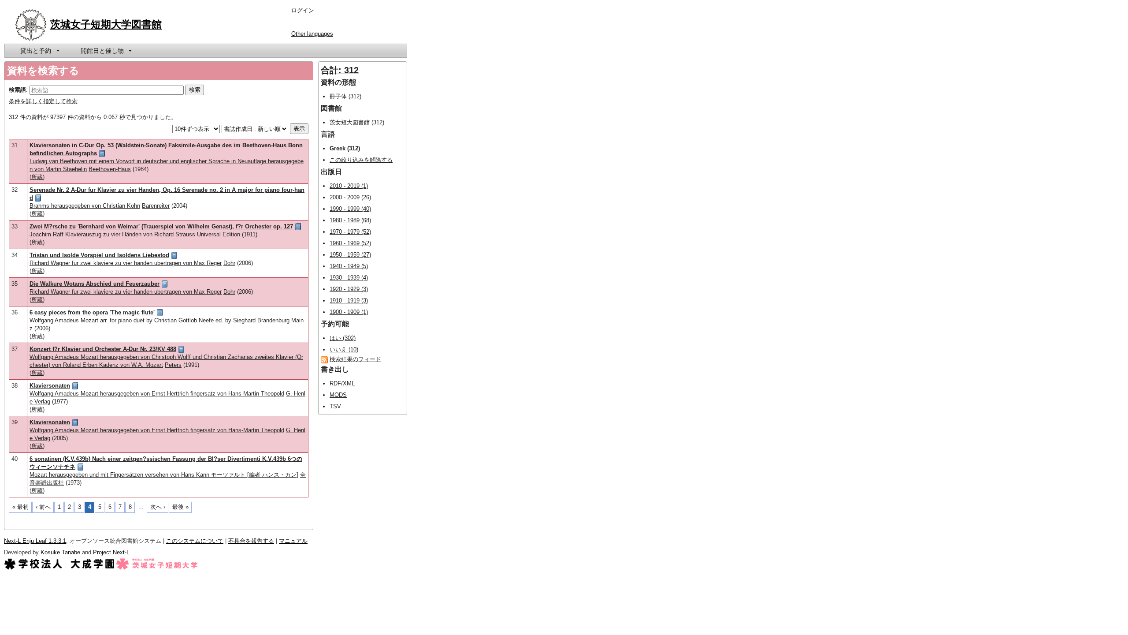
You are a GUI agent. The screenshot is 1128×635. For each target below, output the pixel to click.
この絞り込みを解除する (361, 160)
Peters (173, 365)
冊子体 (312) (345, 96)
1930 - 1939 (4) (349, 277)
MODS (338, 395)
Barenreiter (156, 205)
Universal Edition (218, 234)
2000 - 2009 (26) (350, 197)
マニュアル (293, 541)
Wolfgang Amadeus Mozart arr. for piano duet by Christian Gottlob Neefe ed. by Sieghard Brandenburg (159, 320)
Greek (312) (345, 148)
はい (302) (343, 338)
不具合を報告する (251, 541)
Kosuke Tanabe (60, 552)
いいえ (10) (344, 349)
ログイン (302, 10)
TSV (335, 406)
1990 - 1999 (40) (350, 208)
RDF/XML (342, 383)
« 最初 (20, 507)
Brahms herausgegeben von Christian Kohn (85, 205)
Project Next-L (111, 552)
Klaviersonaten (50, 385)
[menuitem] (39, 50)
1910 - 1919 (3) (349, 300)
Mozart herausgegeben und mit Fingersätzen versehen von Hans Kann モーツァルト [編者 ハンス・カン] (164, 474)
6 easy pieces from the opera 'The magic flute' (92, 312)
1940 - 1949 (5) (349, 266)
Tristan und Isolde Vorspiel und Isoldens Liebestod (99, 255)
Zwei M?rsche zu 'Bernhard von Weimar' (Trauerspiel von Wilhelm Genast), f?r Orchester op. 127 (161, 226)
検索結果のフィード (355, 359)
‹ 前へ (43, 507)
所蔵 (37, 177)
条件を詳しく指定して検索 (43, 101)
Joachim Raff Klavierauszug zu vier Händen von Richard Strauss (112, 234)
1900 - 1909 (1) (349, 312)
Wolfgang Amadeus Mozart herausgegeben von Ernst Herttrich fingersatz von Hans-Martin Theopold (157, 393)
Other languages (312, 33)
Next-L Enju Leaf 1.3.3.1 (35, 541)
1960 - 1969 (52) (350, 243)
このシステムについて (194, 541)
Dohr (229, 263)
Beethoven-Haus (110, 169)
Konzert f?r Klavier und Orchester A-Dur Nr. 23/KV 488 (103, 349)
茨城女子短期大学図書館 (106, 24)
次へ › (157, 507)
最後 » (180, 507)
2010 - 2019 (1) (349, 186)
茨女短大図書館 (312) (357, 122)
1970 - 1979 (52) (350, 231)
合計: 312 (340, 70)
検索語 (17, 89)
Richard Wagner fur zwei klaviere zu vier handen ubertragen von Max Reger (126, 263)
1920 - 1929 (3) (349, 289)
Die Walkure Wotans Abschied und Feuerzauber (95, 283)
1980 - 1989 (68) (350, 220)
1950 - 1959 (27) (350, 254)
